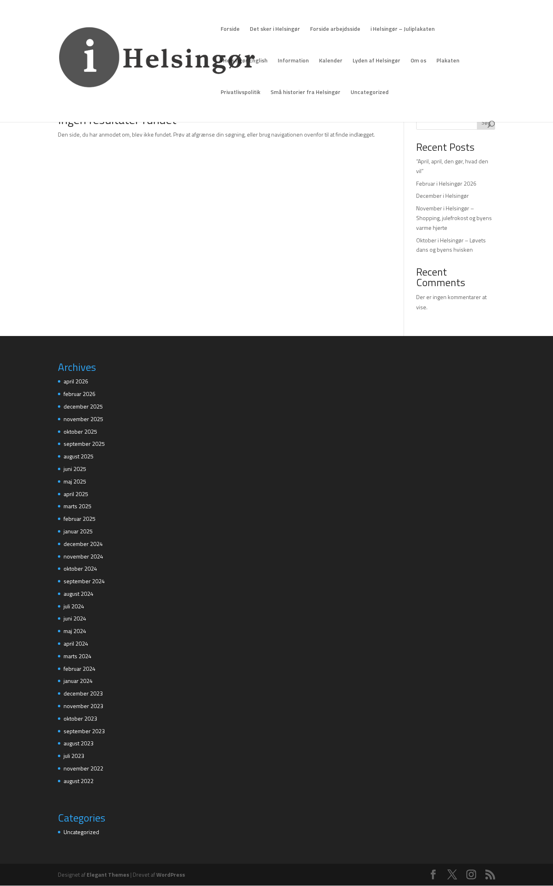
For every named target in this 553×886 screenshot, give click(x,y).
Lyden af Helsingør (376, 61)
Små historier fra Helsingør (305, 92)
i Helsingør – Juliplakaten (402, 29)
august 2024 (79, 593)
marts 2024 (77, 656)
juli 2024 (74, 606)
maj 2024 (75, 631)
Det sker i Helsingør (275, 29)
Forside (230, 29)
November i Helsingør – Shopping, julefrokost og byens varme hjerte (454, 218)
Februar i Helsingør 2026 (446, 183)
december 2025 (83, 406)
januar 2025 (78, 531)
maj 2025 (75, 481)
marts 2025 (77, 506)
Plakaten (447, 61)
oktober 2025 (80, 431)
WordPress (170, 874)
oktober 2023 (80, 718)
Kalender (330, 61)
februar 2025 (80, 518)
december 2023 (83, 693)
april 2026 (76, 381)
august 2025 (79, 456)
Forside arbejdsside (335, 29)
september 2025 (84, 443)
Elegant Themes (108, 874)
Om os (418, 61)
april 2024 (76, 643)
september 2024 (84, 581)
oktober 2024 (80, 568)
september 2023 (84, 731)
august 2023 (79, 743)
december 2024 (83, 543)
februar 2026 (80, 393)
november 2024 (83, 556)
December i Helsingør (442, 195)
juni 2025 (75, 468)
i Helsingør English (244, 61)
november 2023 (83, 706)
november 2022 (83, 768)
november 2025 (83, 419)
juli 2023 (74, 755)
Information (293, 61)
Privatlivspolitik (240, 92)
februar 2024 (80, 668)
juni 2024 (75, 618)
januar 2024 (78, 680)
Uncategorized (370, 92)
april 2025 (76, 494)
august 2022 (79, 781)
